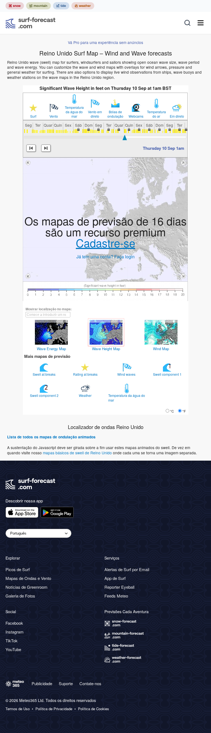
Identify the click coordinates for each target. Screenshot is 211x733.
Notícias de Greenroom (26, 587)
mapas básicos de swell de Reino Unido (78, 452)
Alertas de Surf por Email (126, 569)
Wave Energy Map (51, 348)
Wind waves (126, 374)
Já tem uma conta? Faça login (105, 256)
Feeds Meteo (116, 596)
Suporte (66, 683)
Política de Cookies (93, 708)
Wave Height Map (106, 348)
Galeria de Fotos (20, 596)
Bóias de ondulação (115, 114)
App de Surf (115, 578)
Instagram (14, 632)
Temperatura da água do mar (74, 111)
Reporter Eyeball (119, 587)
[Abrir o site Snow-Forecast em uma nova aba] (14, 5)
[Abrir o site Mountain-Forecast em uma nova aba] (38, 5)
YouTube (13, 649)
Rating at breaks (85, 374)
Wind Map (161, 348)
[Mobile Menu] (201, 23)
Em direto (177, 116)
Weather (85, 395)
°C (172, 411)
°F (184, 411)
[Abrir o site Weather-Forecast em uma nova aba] (82, 5)
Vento (53, 116)
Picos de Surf (17, 569)
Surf (33, 116)
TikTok (11, 640)
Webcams (136, 116)
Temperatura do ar (156, 114)
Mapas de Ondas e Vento (28, 578)
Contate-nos (90, 683)
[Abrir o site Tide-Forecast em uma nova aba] (61, 5)
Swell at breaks (44, 374)
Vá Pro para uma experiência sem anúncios (105, 42)
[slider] (124, 137)
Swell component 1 (167, 374)
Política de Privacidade (53, 708)
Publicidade (42, 683)
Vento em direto (95, 114)
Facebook (14, 623)
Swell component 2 (44, 395)
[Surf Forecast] (30, 22)
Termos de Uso (17, 708)
